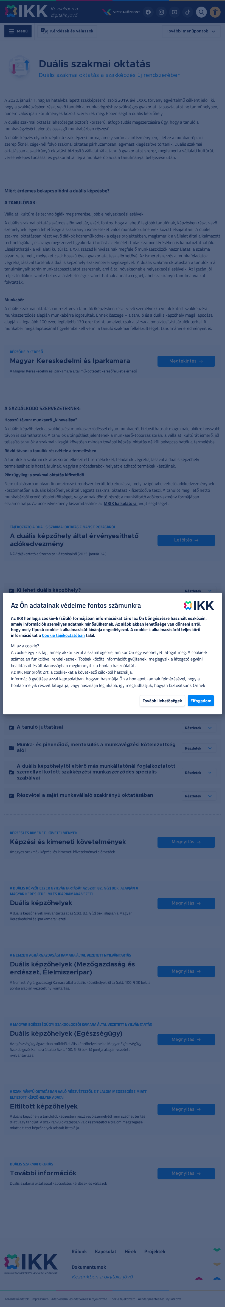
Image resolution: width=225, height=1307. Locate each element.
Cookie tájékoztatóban (63, 635)
